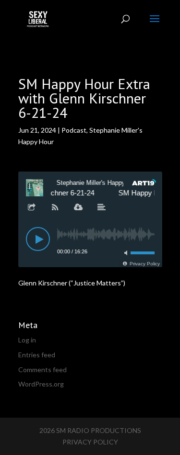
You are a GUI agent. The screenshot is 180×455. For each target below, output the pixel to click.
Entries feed (36, 355)
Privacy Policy (90, 442)
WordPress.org (41, 384)
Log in (27, 340)
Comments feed (42, 369)
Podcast (73, 130)
